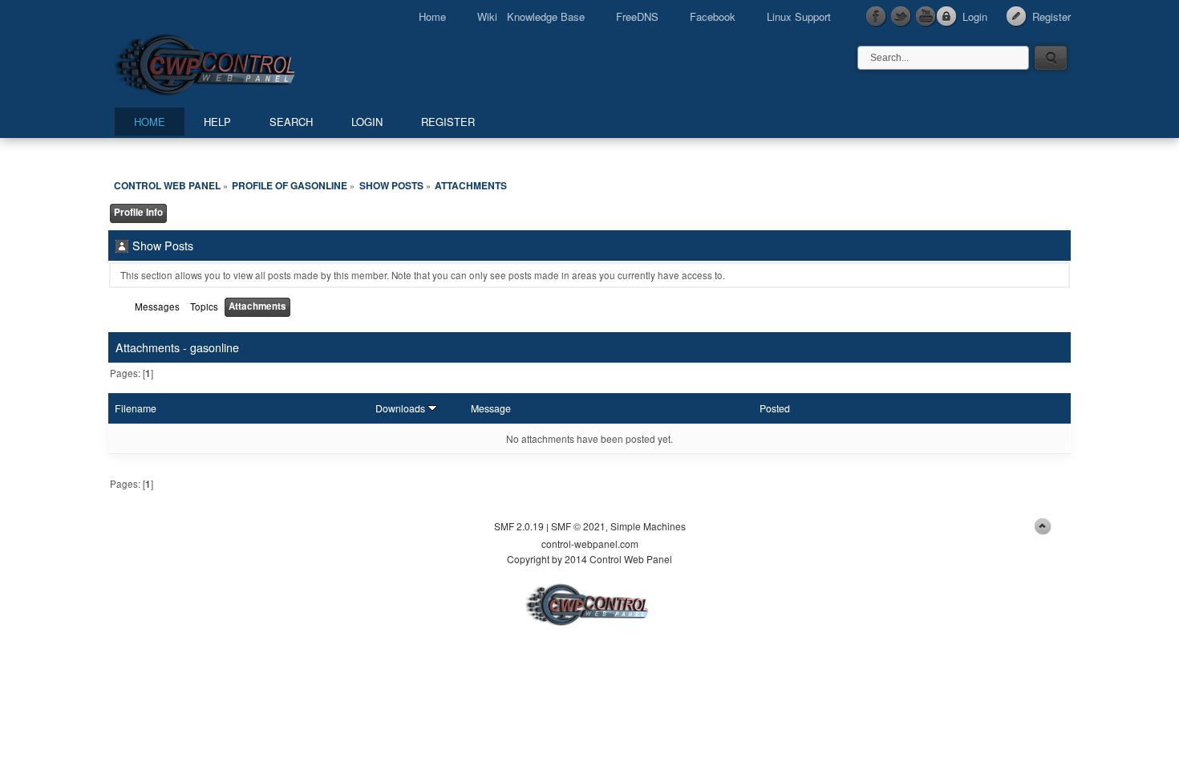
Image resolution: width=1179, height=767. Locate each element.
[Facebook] (876, 16)
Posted (775, 408)
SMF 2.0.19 (519, 526)
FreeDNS (637, 16)
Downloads (401, 408)
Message (491, 408)
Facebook (712, 16)
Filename (135, 408)
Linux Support (799, 16)
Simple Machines (648, 526)
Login (974, 16)
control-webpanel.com (589, 543)
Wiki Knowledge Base (531, 16)
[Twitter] (901, 16)
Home (432, 16)
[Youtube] (926, 16)
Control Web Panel (240, 62)
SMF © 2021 (578, 526)
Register (1051, 16)
